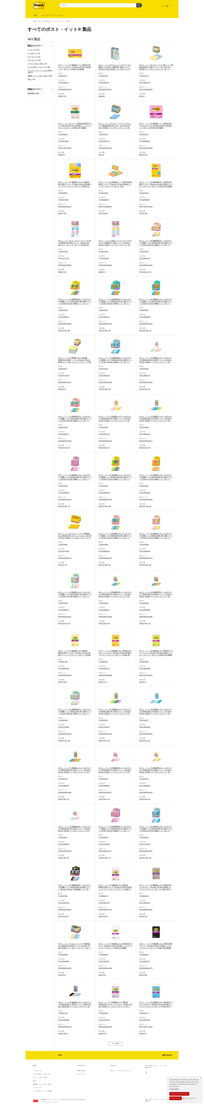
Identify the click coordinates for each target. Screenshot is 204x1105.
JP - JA (163, 6)
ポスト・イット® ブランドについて (121, 1070)
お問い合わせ (167, 1055)
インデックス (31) (33, 50)
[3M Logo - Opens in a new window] (39, 5)
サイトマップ (81, 1074)
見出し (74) (31, 79)
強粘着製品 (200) (33, 93)
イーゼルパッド (38, 1070)
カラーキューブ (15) (34, 60)
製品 (35, 15)
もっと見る (115, 1043)
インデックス (37, 1087)
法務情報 (43, 1099)
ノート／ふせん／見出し (40, 1077)
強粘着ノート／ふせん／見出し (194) (40, 76)
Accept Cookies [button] (175, 1098)
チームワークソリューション (52, 15)
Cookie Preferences (79, 1099)
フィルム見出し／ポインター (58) (39, 67)
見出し (35, 1081)
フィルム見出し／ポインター (42, 1074)
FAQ (60, 1055)
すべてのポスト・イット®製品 (42, 1091)
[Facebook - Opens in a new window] (146, 1072)
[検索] (139, 5)
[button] (190, 1098)
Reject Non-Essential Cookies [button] (179, 1093)
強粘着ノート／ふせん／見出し (42, 1084)
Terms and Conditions (67, 1099)
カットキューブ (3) (34, 57)
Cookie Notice (174, 1089)
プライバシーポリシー (53, 1099)
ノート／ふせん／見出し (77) (37, 64)
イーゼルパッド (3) (34, 53)
